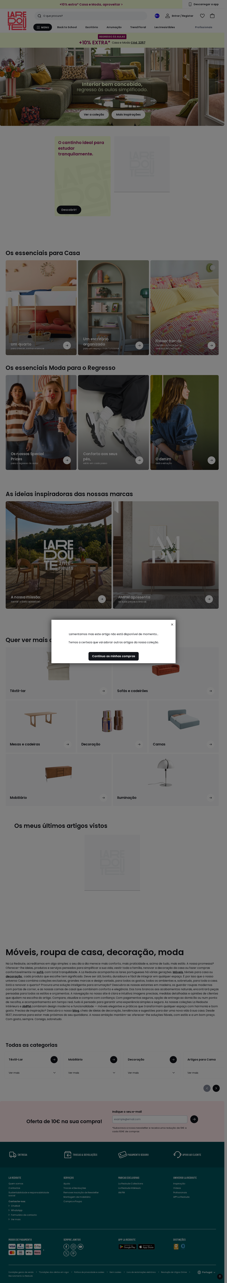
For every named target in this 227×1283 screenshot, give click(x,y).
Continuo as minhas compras (113, 656)
